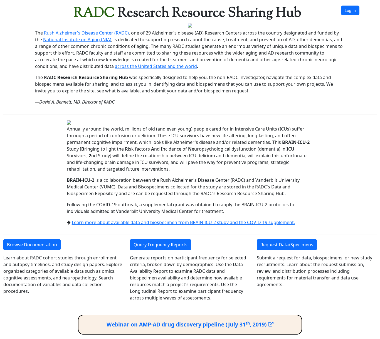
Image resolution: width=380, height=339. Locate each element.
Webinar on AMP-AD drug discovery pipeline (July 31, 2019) (187, 324)
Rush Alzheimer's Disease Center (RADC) (86, 33)
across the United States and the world (156, 66)
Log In (350, 10)
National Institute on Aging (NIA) (77, 39)
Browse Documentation (32, 245)
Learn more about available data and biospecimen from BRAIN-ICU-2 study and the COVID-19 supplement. (183, 222)
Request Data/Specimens (286, 245)
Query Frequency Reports (160, 245)
